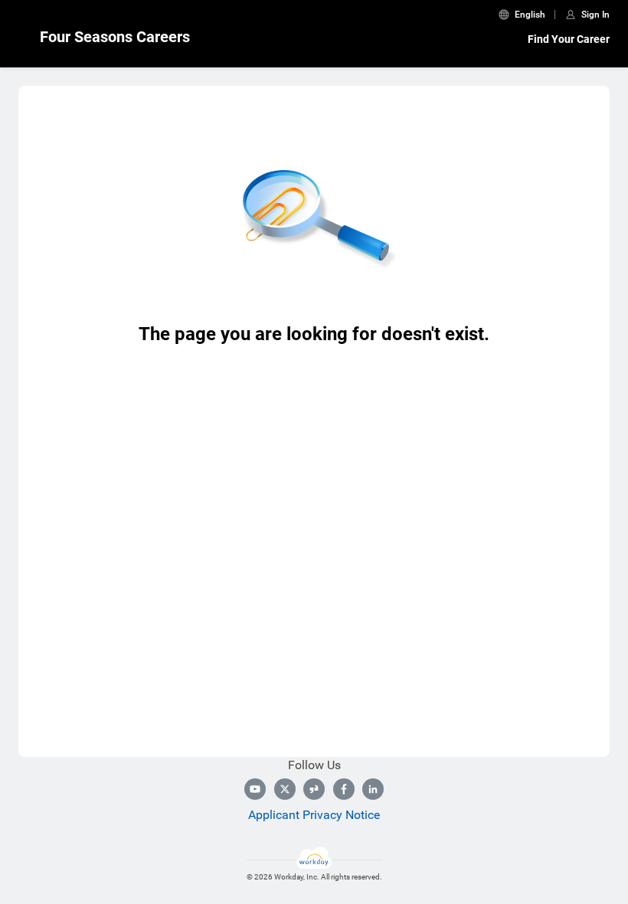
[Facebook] (344, 789)
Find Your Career (569, 39)
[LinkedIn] (373, 789)
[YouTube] (255, 789)
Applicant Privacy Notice (314, 814)
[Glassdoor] (314, 789)
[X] (285, 789)
